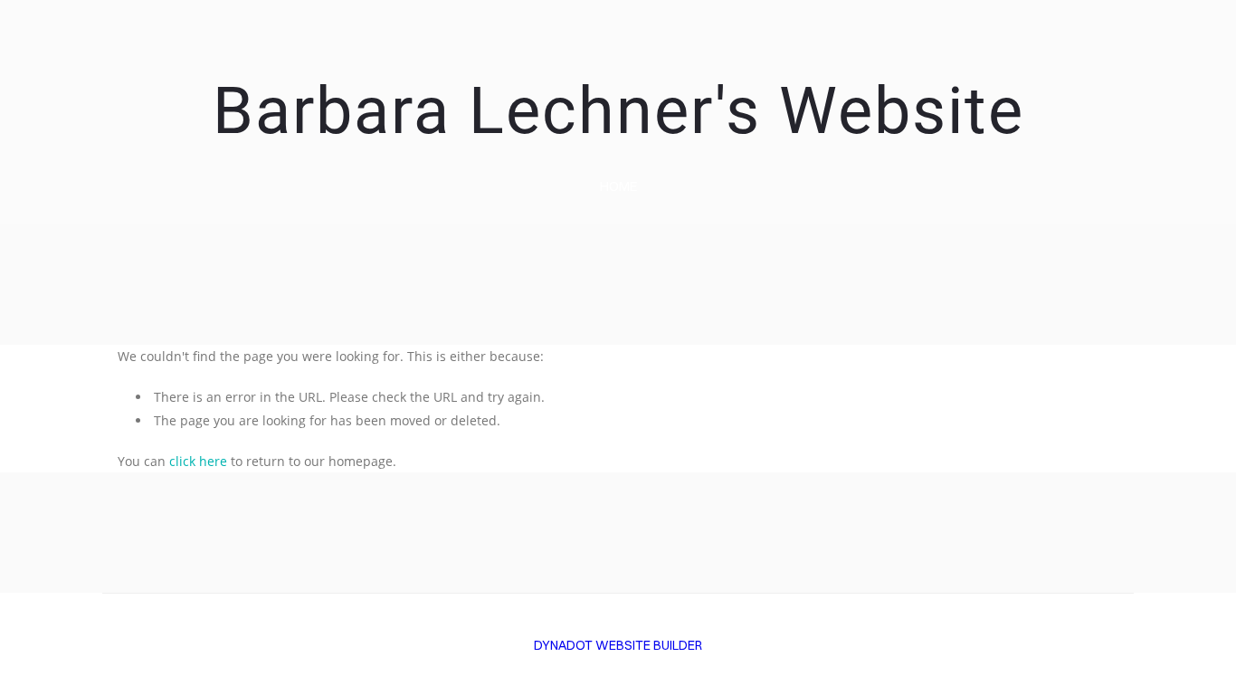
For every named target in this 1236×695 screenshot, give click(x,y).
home (618, 186)
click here (198, 461)
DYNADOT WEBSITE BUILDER (618, 645)
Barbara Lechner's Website (618, 110)
